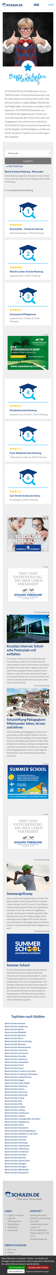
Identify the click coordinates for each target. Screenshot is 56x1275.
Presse (10, 1252)
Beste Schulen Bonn (14, 1038)
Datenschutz (13, 1224)
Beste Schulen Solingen (15, 1163)
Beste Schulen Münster (15, 1139)
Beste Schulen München (16, 1136)
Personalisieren (16, 1271)
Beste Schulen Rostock (15, 1157)
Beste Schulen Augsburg (16, 1026)
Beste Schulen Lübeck (15, 1115)
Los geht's (28, 161)
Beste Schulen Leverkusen (17, 1112)
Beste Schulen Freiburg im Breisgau (21, 1074)
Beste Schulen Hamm (14, 1089)
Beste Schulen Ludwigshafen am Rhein (22, 1118)
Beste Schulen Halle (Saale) (17, 1083)
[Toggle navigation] (36, 4)
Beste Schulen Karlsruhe (16, 1095)
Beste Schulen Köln (14, 1104)
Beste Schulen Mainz (14, 1124)
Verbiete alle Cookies (38, 1267)
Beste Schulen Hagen (14, 1080)
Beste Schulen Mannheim (16, 1127)
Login (51, 5)
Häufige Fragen (14, 1255)
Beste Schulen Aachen (15, 1023)
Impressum (12, 1230)
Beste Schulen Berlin (14, 1029)
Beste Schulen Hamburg (16, 1086)
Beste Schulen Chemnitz (16, 1050)
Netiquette (12, 1227)
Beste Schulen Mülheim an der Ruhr (21, 1133)
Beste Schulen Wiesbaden (17, 1169)
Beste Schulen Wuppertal (16, 1172)
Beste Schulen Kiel (13, 1101)
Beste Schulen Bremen (15, 1044)
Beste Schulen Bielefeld (15, 1032)
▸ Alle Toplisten (15, 166)
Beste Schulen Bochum (15, 1035)
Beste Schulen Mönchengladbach (20, 1130)
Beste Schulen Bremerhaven (18, 1047)
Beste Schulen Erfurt (14, 1065)
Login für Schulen (15, 1215)
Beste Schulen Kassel (14, 1098)
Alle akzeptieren (16, 1267)
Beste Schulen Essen (14, 1068)
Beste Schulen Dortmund (16, 1053)
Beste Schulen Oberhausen (17, 1145)
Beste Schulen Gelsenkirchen (18, 1077)
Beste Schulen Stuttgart (16, 1166)
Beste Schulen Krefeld (15, 1106)
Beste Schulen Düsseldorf (17, 1062)
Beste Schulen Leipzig (15, 1109)
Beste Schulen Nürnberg (16, 1142)
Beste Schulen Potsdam (16, 1154)
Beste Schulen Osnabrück (17, 1151)
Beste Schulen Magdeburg (17, 1121)
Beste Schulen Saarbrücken (17, 1160)
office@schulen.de (38, 1239)
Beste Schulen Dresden (15, 1056)
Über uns (11, 1249)
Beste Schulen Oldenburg (16, 1148)
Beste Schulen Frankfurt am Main (20, 1071)
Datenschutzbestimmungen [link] (37, 1271)
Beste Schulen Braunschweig (18, 1041)
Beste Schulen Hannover (16, 1092)
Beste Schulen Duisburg (16, 1059)
